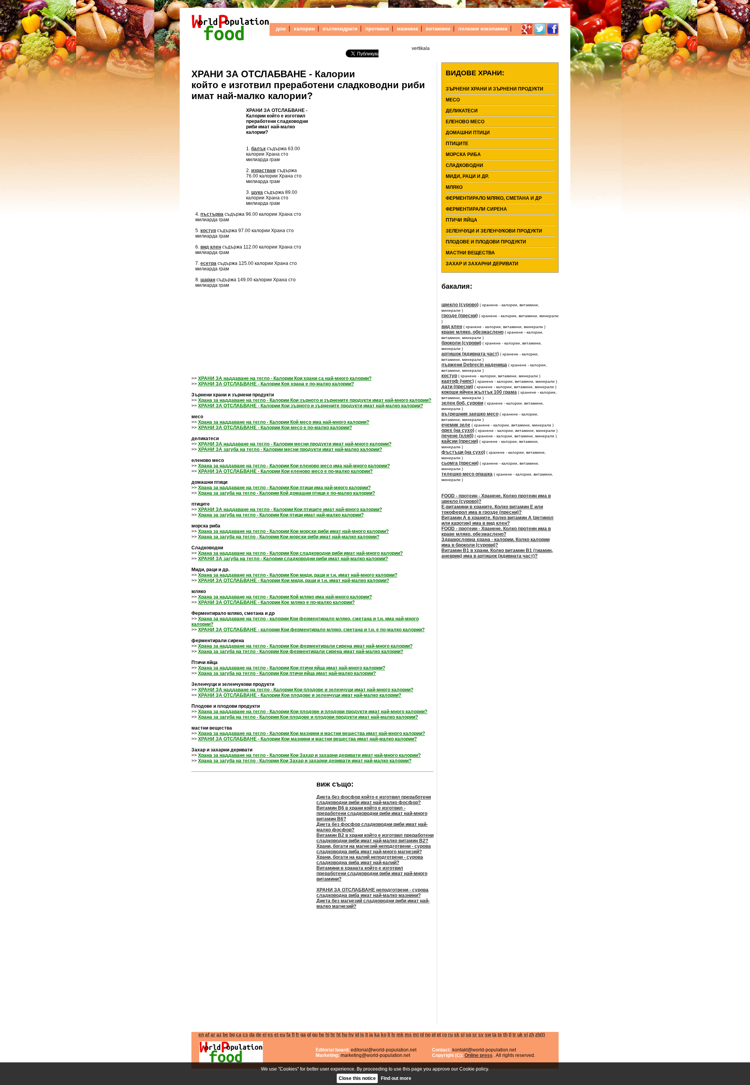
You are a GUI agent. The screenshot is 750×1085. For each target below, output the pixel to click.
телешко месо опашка (467, 474)
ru (450, 1034)
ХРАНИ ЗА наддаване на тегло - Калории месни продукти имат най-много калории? (294, 444)
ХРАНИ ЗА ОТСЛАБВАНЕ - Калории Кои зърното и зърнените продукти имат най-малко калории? (310, 405)
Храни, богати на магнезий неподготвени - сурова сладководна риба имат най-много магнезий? (373, 848)
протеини (377, 29)
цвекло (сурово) (460, 304)
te (500, 1034)
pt (439, 1034)
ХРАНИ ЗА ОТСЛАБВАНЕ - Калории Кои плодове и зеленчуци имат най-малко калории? (299, 695)
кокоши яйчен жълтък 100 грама (479, 392)
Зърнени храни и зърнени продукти (494, 89)
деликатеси (462, 111)
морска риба (463, 154)
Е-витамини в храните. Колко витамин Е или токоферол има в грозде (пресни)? (492, 509)
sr (474, 1034)
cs (245, 1034)
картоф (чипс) (457, 381)
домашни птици (468, 132)
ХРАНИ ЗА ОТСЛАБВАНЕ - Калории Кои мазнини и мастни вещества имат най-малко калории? (307, 739)
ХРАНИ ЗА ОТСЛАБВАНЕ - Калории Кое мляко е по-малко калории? (276, 602)
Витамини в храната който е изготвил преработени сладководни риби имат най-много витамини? (371, 873)
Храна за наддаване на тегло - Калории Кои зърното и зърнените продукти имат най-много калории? (314, 400)
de (258, 1034)
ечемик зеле (455, 425)
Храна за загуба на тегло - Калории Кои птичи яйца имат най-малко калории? (287, 673)
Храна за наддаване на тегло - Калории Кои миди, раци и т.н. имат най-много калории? (297, 575)
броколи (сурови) (461, 343)
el (264, 1034)
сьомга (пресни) (460, 463)
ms (408, 1034)
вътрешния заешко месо (469, 414)
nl (422, 1034)
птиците (457, 143)
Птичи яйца (461, 220)
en (201, 1034)
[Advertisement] (218, 154)
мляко (454, 187)
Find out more (396, 1078)
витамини (438, 29)
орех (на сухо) (457, 430)
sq (468, 1034)
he (321, 1034)
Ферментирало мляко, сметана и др (494, 198)
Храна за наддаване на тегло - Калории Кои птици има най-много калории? (284, 487)
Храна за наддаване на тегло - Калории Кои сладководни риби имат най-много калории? (300, 553)
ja (371, 1034)
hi (327, 1034)
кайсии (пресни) (459, 441)
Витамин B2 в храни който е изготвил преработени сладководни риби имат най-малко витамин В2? (375, 838)
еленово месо (465, 121)
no (427, 1034)
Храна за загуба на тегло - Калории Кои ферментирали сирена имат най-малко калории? (300, 651)
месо (453, 100)
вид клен (210, 247)
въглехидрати (340, 29)
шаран (207, 279)
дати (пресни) (457, 386)
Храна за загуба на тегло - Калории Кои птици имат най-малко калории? (281, 515)
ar (213, 1034)
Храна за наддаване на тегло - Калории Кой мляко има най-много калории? (285, 597)
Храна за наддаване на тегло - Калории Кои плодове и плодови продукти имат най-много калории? (312, 711)
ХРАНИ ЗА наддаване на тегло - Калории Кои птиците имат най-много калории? (290, 509)
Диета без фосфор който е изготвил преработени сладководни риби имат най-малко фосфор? (373, 799)
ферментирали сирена (476, 209)
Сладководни (464, 165)
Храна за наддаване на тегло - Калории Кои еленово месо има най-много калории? (294, 466)
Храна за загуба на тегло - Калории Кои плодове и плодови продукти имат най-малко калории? (308, 717)
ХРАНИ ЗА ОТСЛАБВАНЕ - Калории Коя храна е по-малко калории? (276, 384)
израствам (263, 170)
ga (303, 1034)
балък (258, 148)
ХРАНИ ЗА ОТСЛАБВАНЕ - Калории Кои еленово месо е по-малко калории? (285, 471)
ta (494, 1034)
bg (232, 1034)
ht (338, 1034)
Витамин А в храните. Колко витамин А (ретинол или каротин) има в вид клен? (497, 520)
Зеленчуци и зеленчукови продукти (494, 231)
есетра (208, 263)
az (218, 1034)
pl (434, 1034)
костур (208, 230)
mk (400, 1034)
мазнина (407, 29)
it (366, 1034)
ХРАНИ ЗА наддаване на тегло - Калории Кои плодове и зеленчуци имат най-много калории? (305, 690)
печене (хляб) (457, 436)
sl (462, 1034)
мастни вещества (470, 253)
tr (514, 1034)
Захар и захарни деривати (482, 263)
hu (344, 1034)
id (357, 1034)
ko (383, 1034)
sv (481, 1034)
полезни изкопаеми (482, 29)
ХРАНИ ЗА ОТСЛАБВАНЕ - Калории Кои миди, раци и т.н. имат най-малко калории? (293, 580)
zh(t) (540, 1034)
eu (282, 1034)
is (362, 1034)
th (505, 1034)
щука (257, 192)
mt (416, 1034)
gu (315, 1034)
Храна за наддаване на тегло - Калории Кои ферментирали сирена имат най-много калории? (305, 646)
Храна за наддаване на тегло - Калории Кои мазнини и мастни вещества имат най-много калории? (311, 733)
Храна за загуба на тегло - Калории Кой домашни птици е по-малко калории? (286, 493)
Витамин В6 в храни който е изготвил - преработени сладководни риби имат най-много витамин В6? (371, 813)
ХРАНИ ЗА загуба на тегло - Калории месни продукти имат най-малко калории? (290, 449)
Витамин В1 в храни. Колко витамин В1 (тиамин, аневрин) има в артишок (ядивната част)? (497, 553)
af (207, 1034)
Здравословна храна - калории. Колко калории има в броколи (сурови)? (495, 542)
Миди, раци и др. (467, 176)
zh (531, 1034)
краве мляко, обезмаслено (472, 332)
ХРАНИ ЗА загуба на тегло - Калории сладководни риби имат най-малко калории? (293, 558)
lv (393, 1034)
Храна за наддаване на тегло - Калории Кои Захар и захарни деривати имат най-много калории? (309, 755)
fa (288, 1034)
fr (297, 1034)
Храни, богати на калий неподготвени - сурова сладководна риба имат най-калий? (369, 859)
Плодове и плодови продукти (486, 242)
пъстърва (211, 214)
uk (520, 1034)
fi (293, 1034)
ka (377, 1034)
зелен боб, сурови (462, 403)
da (252, 1034)
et (276, 1034)
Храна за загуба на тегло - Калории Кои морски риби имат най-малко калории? (288, 537)
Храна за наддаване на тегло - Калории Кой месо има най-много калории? (283, 422)
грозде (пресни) (459, 315)
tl (510, 1034)
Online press (478, 1055)
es (270, 1034)
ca (238, 1034)
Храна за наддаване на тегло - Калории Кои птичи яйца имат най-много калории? (291, 668)
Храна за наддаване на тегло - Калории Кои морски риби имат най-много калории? (293, 531)
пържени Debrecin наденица (474, 365)
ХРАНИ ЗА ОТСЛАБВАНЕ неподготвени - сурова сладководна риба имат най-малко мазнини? (372, 892)
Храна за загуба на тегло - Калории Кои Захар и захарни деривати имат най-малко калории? (304, 761)
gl (309, 1034)
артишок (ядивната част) (470, 354)
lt (389, 1034)
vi (526, 1034)
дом (281, 29)
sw (488, 1034)
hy (351, 1034)
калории (304, 29)
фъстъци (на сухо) (463, 452)
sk (456, 1034)
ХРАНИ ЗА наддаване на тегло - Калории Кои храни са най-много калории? (284, 378)
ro (444, 1034)
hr (332, 1034)
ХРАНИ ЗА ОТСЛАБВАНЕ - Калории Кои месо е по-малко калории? (275, 427)
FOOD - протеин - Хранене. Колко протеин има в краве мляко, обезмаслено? (496, 531)
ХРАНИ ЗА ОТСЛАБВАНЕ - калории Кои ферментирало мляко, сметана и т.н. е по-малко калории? (311, 629)
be (225, 1034)
